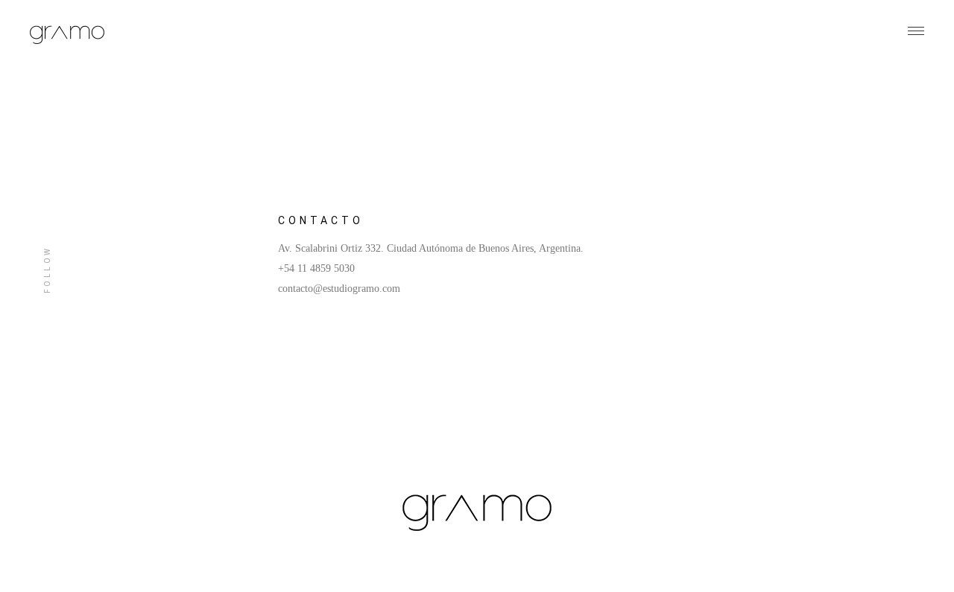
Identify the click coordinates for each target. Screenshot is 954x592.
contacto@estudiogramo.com (339, 288)
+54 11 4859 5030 (316, 268)
